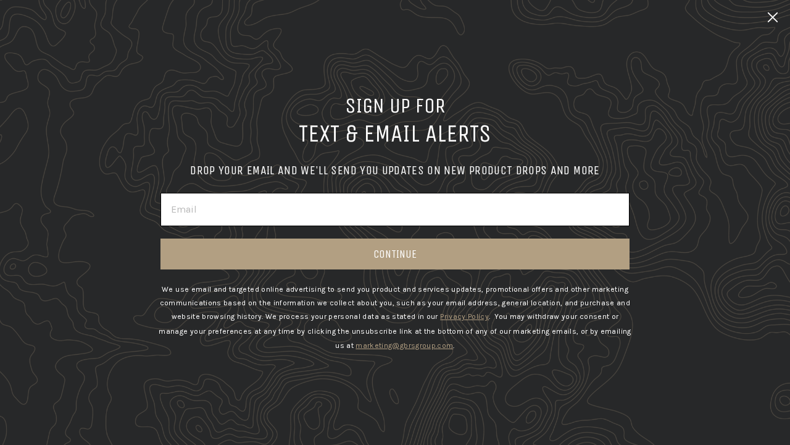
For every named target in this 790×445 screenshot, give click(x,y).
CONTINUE (395, 254)
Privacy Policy (464, 316)
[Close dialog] (773, 17)
